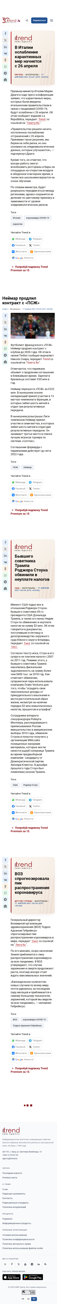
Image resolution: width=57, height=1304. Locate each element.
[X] (18, 1264)
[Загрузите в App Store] (11, 1277)
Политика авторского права (16, 1244)
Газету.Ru (33, 122)
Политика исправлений (14, 1207)
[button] (5, 34)
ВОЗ (15, 1019)
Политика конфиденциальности (18, 1239)
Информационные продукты (16, 1223)
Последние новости (12, 1173)
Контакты (7, 1198)
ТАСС (14, 647)
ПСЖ (15, 467)
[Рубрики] (51, 20)
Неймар (28, 467)
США (15, 785)
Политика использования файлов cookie (22, 1248)
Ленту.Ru (21, 944)
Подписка (7, 1219)
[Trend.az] (11, 20)
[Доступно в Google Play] (32, 1277)
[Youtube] (25, 1264)
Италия (16, 218)
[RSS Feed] (45, 1264)
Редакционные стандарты (15, 1203)
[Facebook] (12, 1264)
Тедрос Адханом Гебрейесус (27, 1025)
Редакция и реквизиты (13, 1194)
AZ (28, 1299)
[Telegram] (32, 1264)
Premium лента (9, 1177)
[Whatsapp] (5, 1264)
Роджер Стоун (30, 785)
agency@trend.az (9, 1158)
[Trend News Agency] (10, 1131)
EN (23, 1299)
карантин (17, 224)
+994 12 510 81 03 (10, 1155)
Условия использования (14, 1235)
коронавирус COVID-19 (37, 218)
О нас (5, 1189)
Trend (41, 119)
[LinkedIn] (38, 1264)
